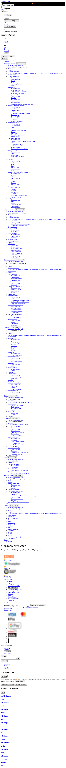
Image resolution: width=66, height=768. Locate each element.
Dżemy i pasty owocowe (17, 135)
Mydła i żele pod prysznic (18, 441)
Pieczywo (13, 183)
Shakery (13, 486)
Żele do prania (15, 465)
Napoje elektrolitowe (16, 278)
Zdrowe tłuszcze (12, 367)
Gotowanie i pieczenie (14, 138)
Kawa (12, 201)
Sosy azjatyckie (15, 192)
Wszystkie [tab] (7, 664)
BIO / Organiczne (12, 73)
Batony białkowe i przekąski (15, 305)
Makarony (14, 175)
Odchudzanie (11, 524)
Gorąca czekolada (16, 204)
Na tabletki (14, 494)
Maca (12, 366)
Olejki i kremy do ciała (17, 445)
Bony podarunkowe (13, 587)
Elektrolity (10, 272)
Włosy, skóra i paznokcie (14, 518)
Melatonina (14, 394)
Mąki (12, 142)
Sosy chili (13, 193)
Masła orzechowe (12, 87)
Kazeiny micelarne (16, 236)
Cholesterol (11, 530)
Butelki (13, 488)
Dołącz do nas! (8, 541)
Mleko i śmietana (15, 147)
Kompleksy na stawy (16, 361)
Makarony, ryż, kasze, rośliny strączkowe (19, 172)
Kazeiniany (14, 237)
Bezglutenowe (34, 73)
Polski (6, 52)
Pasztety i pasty (15, 167)
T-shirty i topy (15, 407)
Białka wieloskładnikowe (18, 303)
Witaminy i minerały (13, 338)
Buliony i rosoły (15, 136)
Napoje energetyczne (16, 280)
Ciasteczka (14, 112)
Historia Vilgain (12, 597)
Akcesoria (10, 416)
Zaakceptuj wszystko (21, 684)
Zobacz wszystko (15, 78)
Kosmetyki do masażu (14, 426)
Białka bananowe (15, 256)
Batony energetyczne (16, 309)
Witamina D (14, 347)
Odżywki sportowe (9, 260)
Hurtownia (10, 594)
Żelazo (13, 350)
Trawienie (10, 526)
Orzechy (13, 98)
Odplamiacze (14, 467)
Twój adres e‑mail (9, 605)
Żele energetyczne (16, 317)
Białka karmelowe (16, 251)
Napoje (10, 198)
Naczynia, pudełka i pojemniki (16, 491)
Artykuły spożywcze (10, 63)
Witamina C (14, 346)
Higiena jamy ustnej (13, 455)
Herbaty (13, 203)
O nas (9, 595)
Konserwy (10, 159)
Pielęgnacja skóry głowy (17, 454)
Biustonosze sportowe (17, 405)
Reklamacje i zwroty (13, 592)
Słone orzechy (15, 118)
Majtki (13, 410)
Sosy (9, 186)
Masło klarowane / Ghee (17, 156)
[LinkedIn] (8, 642)
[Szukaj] (2, 11)
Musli (12, 82)
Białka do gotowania (16, 146)
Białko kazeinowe (12, 233)
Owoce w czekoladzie (17, 121)
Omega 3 (13, 370)
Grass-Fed (20, 73)
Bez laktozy (41, 73)
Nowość (10, 70)
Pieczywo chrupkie (16, 184)
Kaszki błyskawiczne (17, 84)
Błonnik (13, 387)
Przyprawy (14, 133)
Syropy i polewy (15, 125)
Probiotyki (14, 386)
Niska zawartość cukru (59, 219)
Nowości (6, 503)
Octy (12, 158)
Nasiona (13, 101)
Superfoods (11, 352)
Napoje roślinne (15, 207)
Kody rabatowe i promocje (15, 589)
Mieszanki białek (12, 239)
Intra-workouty (15, 291)
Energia (10, 535)
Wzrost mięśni (11, 523)
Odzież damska (12, 404)
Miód (12, 129)
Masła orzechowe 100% (17, 90)
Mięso (12, 164)
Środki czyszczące (13, 468)
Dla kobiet (10, 380)
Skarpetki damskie (16, 408)
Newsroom (11, 600)
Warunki (6, 649)
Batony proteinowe (16, 308)
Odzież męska (11, 411)
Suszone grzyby (15, 102)
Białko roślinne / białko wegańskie (20, 300)
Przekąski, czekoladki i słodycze (16, 105)
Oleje (12, 153)
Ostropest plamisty (16, 377)
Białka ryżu (14, 231)
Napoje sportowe (12, 274)
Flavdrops (13, 132)
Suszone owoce (15, 99)
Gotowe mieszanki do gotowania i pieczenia (23, 141)
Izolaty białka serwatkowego (19, 225)
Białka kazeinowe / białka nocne (20, 302)
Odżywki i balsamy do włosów (19, 452)
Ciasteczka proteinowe (17, 311)
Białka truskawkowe (16, 254)
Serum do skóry (15, 431)
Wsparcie (10, 583)
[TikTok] (8, 640)
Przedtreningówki (16, 289)
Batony (13, 108)
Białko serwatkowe (13, 220)
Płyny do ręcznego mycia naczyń (20, 473)
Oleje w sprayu (15, 155)
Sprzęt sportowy (8, 475)
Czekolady (14, 119)
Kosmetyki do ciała (13, 437)
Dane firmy (7, 648)
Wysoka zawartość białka (52, 73)
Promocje (10, 68)
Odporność (11, 516)
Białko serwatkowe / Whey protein (20, 298)
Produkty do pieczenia (17, 144)
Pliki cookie (8, 651)
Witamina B (14, 344)
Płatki (12, 85)
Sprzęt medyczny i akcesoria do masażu (18, 502)
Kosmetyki (7, 418)
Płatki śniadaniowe (16, 79)
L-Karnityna (14, 323)
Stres (9, 520)
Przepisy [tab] (6, 668)
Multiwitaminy (15, 343)
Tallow (26, 424)
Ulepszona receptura (13, 71)
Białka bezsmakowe (16, 248)
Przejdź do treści (5, 1)
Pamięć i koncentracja (13, 529)
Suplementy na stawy (13, 356)
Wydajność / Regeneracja (14, 537)
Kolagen (10, 242)
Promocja (6, 61)
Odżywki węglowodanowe (15, 314)
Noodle (13, 181)
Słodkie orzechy (15, 116)
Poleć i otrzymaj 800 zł (14, 586)
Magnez (13, 341)
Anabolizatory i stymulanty (15, 286)
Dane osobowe (8, 653)
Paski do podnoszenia (17, 499)
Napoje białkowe (15, 206)
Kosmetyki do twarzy (13, 428)
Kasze (12, 180)
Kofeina (13, 322)
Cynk (12, 349)
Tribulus (13, 292)
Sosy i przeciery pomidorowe (19, 195)
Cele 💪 (6, 505)
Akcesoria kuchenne (13, 489)
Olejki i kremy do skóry (17, 432)
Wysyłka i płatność (13, 591)
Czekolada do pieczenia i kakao (19, 149)
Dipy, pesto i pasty (16, 197)
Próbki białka (11, 244)
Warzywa (13, 170)
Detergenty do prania (13, 464)
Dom (5, 457)
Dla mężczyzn (11, 381)
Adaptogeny (11, 363)
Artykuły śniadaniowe (14, 76)
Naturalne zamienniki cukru (18, 130)
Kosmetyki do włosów (14, 448)
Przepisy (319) (8, 579)
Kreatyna (10, 281)
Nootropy (10, 372)
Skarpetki (13, 414)
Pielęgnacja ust (15, 434)
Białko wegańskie (12, 228)
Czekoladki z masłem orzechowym (20, 113)
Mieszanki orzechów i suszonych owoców (22, 104)
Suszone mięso (15, 115)
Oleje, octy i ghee (12, 150)
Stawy (9, 521)
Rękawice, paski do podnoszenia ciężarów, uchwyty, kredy (24, 495)
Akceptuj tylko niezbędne (7, 684)
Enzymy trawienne (16, 389)
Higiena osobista (12, 446)
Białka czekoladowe (16, 253)
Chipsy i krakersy (16, 110)
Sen (9, 527)
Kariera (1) (10, 584)
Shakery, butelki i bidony (14, 483)
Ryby (12, 166)
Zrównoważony (22, 402)
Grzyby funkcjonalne (17, 355)
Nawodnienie (11, 538)
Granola (13, 81)
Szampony (14, 451)
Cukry (12, 127)
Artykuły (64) (8, 581)
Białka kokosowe (15, 258)
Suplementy (7, 327)
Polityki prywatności (32, 607)
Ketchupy (13, 189)
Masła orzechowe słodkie (18, 93)
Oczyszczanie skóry (16, 435)
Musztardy (14, 190)
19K (10, 638)
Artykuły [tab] (6, 667)
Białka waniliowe (16, 250)
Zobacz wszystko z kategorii (15, 65)
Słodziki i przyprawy (13, 122)
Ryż (12, 176)
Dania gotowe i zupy (16, 163)
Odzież (6, 396)
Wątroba (10, 532)
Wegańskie (26, 73)
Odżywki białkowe (9, 209)
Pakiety (6, 540)
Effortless (29, 402)
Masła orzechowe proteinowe (19, 91)
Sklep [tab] (5, 665)
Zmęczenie (10, 533)
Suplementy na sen (13, 390)
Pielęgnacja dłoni (15, 443)
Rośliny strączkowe (16, 178)
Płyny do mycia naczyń (14, 472)
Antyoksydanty (12, 373)
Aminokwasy (11, 294)
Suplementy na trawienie (14, 383)
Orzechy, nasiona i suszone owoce (17, 95)
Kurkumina (14, 378)
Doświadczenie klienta (14, 598)
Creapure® (14, 285)
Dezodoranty (14, 440)
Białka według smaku (13, 245)
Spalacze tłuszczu (12, 319)
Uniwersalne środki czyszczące (19, 470)
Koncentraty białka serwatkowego (20, 224)
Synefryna (14, 325)
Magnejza (13, 500)
